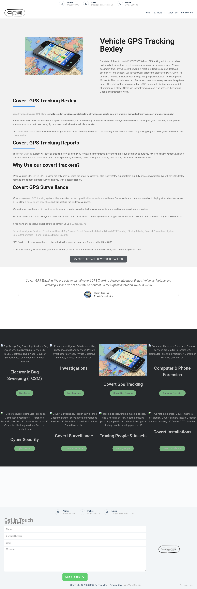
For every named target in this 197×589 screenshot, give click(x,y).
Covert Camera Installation (90, 231)
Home (147, 13)
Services (158, 13)
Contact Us (187, 13)
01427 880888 (131, 5)
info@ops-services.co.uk (102, 5)
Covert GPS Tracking (115, 231)
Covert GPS (38, 176)
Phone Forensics (43, 235)
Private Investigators (163, 231)
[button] (18, 295)
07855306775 (73, 5)
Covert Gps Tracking (123, 384)
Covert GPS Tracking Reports (46, 143)
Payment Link (186, 585)
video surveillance (95, 198)
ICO (69, 249)
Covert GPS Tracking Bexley (44, 101)
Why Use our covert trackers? (46, 165)
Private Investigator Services (27, 231)
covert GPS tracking (35, 198)
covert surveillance (52, 209)
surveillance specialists (39, 202)
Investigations (74, 368)
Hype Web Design (131, 585)
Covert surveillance (52, 231)
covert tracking (132, 65)
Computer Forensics (23, 235)
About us (173, 13)
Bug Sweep (69, 231)
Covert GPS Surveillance (40, 187)
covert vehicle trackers (24, 114)
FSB (77, 249)
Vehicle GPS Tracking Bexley (137, 45)
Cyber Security (60, 235)
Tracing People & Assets (123, 435)
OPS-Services (43, 114)
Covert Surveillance (74, 435)
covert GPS (125, 61)
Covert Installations (172, 431)
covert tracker (19, 135)
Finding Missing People (140, 231)
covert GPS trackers (27, 131)
